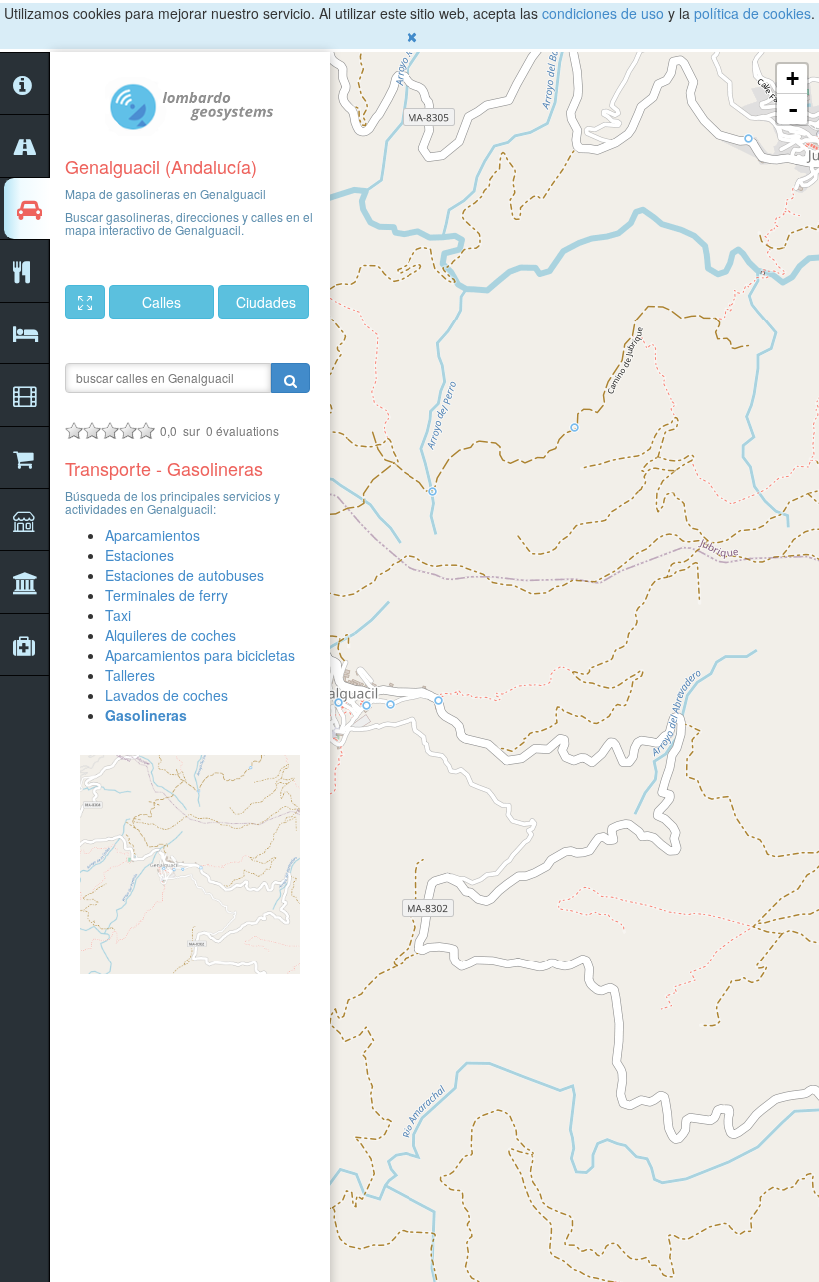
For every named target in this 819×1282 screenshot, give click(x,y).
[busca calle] (290, 378)
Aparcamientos (152, 535)
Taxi (118, 615)
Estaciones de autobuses (184, 575)
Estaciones (139, 555)
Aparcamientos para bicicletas (200, 655)
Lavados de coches (166, 695)
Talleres (130, 675)
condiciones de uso (603, 13)
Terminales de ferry (166, 595)
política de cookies (752, 13)
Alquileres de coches (170, 635)
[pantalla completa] (85, 302)
